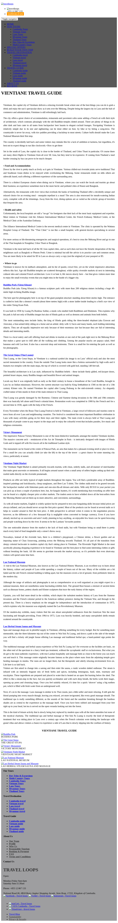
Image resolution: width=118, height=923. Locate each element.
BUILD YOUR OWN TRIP (20, 50)
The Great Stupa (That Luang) (18, 355)
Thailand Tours (19, 39)
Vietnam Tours (19, 32)
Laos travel (18, 60)
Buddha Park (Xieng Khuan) (17, 285)
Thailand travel (19, 63)
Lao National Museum (14, 562)
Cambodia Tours (20, 29)
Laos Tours (18, 34)
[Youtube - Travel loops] (28, 896)
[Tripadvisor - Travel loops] (22, 909)
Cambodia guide (20, 70)
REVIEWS (12, 86)
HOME (10, 24)
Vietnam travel (19, 57)
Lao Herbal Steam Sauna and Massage (22, 626)
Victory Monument (12, 432)
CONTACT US (15, 14)
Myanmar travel (20, 65)
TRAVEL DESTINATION (19, 52)
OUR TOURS (13, 26)
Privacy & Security (17, 919)
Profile (12, 844)
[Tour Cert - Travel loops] (20, 903)
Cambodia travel (20, 55)
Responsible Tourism (19, 849)
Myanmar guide (20, 78)
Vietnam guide (19, 73)
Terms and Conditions (20, 856)
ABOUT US (13, 83)
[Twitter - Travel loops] (40, 896)
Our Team (14, 841)
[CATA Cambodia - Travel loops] (24, 906)
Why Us (13, 846)
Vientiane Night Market (14, 463)
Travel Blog (14, 914)
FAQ (11, 854)
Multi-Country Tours (22, 44)
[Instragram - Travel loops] (63, 896)
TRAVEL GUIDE (15, 68)
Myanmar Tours (20, 37)
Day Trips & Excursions (24, 42)
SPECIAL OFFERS (16, 47)
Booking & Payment (19, 851)
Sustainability (15, 917)
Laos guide (18, 75)
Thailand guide (19, 81)
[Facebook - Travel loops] (15, 896)
